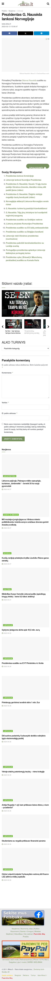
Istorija (7, 553)
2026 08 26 (7, 633)
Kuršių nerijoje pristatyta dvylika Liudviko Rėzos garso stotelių (25, 559)
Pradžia (4, 11)
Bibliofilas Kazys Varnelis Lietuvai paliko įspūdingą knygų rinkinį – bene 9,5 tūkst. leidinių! (23, 595)
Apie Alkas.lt (42, 975)
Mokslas (38, 931)
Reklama (26, 975)
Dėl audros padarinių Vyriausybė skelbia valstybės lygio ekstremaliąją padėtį (23, 737)
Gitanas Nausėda (29, 80)
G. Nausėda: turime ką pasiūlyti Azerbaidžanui (26, 208)
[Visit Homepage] (25, 3)
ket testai (6, 959)
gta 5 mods (22, 962)
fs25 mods (15, 959)
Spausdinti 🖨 (37, 167)
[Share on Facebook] (9, 33)
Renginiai (18, 975)
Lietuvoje (20, 11)
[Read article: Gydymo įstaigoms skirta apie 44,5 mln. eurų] (25, 615)
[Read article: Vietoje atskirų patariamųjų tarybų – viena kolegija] (25, 757)
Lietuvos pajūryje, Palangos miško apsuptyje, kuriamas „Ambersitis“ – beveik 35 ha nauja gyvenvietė (21, 483)
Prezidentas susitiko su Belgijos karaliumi (24, 231)
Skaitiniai (9, 934)
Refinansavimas (26, 959)
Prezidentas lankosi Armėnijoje (20, 175)
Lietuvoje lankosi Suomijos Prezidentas (23, 179)
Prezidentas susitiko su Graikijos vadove (24, 219)
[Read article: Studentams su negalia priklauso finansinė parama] (25, 826)
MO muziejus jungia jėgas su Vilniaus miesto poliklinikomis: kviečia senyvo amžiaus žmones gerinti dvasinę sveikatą (25, 522)
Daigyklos (12, 962)
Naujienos (12, 11)
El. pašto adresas (9, 413)
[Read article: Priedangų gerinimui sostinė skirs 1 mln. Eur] (25, 688)
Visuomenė (14, 931)
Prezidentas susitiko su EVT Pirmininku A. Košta (23, 663)
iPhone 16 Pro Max (40, 959)
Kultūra (7, 589)
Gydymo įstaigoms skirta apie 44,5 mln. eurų (21, 629)
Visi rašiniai (28, 934)
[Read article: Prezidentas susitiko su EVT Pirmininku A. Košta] (25, 649)
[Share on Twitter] (25, 33)
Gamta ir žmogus (11, 515)
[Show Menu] (3, 3)
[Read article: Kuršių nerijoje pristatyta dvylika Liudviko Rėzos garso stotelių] (25, 543)
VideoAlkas (18, 934)
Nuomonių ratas (27, 928)
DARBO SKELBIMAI (34, 962)
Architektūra (10, 476)
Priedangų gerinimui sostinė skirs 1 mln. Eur (21, 702)
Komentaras (7, 372)
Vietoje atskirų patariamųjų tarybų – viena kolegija (23, 771)
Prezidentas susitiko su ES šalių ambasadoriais (27, 227)
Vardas (5, 402)
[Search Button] (48, 3)
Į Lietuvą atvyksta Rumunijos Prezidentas (24, 223)
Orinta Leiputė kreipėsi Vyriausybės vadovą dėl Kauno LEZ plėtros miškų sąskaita (25, 875)
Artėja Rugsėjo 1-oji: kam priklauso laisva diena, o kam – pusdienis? (25, 806)
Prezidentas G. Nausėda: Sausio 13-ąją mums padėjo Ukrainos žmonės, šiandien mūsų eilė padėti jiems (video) (26, 187)
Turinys (33, 975)
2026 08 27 (7, 489)
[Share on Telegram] (41, 33)
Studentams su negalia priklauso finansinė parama (24, 840)
